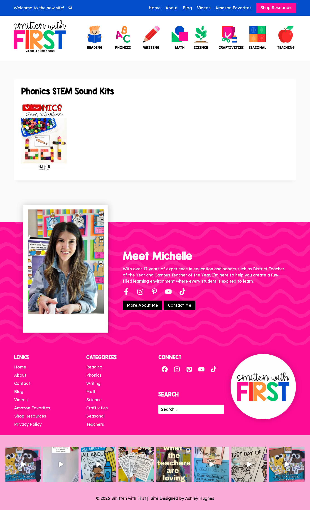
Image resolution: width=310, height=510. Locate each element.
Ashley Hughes (199, 498)
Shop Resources (276, 7)
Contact (22, 383)
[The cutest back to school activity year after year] (23, 464)
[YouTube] (168, 291)
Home (155, 7)
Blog (187, 7)
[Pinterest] (154, 291)
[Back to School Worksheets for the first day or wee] (136, 464)
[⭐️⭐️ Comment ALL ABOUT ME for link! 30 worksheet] (98, 464)
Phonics (93, 375)
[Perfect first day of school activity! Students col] (249, 464)
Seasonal (95, 416)
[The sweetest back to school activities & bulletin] (211, 464)
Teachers (95, 424)
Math (91, 391)
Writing (93, 383)
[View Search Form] (70, 8)
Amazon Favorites (233, 7)
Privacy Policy (28, 424)
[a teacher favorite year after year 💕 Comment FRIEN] (287, 464)
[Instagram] (140, 291)
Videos (204, 7)
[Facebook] (126, 291)
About (171, 7)
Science (94, 399)
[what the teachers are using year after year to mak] (174, 464)
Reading (94, 367)
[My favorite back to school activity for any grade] (61, 464)
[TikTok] (213, 369)
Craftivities (97, 407)
